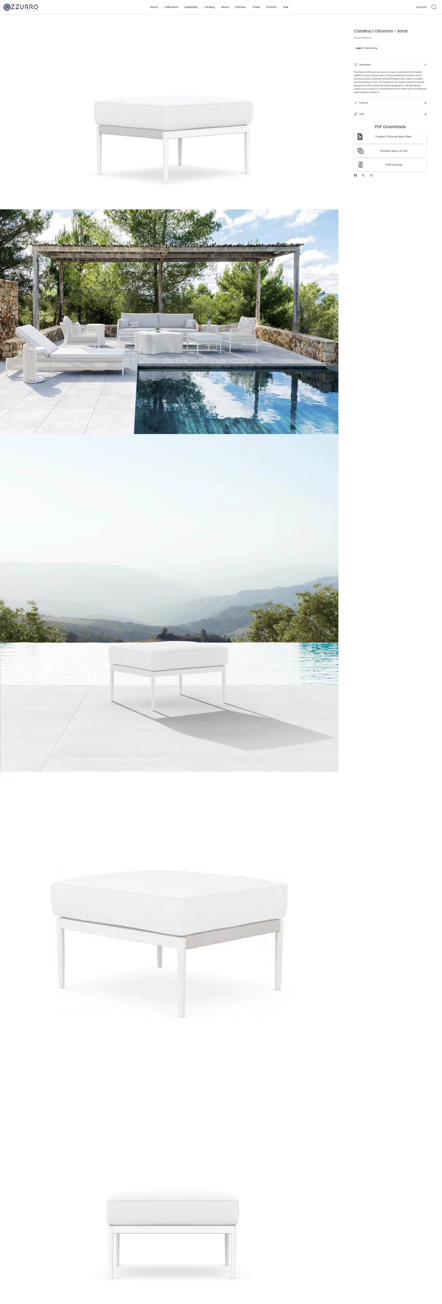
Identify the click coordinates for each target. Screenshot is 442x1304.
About (225, 7)
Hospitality (191, 7)
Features (363, 103)
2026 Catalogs (393, 164)
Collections (171, 7)
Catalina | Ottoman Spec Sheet (393, 136)
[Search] (434, 7)
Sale (285, 7)
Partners (240, 7)
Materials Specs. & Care (394, 150)
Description (365, 64)
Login (358, 48)
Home (154, 7)
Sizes (361, 114)
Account (421, 7)
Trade (256, 7)
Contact (271, 7)
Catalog (209, 7)
